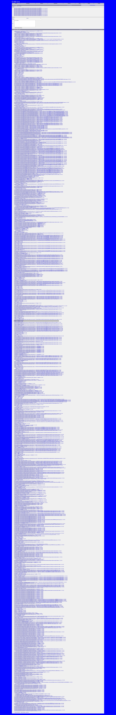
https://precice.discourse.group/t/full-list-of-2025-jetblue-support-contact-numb (24, 440)
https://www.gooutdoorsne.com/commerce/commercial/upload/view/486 (23, 664)
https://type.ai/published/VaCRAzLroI (19, 425)
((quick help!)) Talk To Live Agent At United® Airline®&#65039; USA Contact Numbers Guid (26, 205)
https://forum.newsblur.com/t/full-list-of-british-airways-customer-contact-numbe (24, 465)
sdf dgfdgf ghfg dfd (16, 394)
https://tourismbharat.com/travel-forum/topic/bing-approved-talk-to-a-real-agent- (24, 214)
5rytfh (15, 343)
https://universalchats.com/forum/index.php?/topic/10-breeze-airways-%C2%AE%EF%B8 (26, 685)
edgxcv (15, 315)
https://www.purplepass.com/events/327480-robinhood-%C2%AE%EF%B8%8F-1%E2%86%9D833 (27, 682)
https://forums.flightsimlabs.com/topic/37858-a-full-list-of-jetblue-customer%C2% (24, 421)
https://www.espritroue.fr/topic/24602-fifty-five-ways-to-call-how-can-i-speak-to (24, 322)
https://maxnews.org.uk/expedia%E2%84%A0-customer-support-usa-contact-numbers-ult (26, 284)
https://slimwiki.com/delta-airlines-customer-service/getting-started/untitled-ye (24, 697)
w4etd (15, 357)
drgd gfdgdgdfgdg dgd (17, 228)
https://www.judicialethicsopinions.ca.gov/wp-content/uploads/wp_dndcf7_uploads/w (25, 380)
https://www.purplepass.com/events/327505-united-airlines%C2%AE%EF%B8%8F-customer (26, 679)
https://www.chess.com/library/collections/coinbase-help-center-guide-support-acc (25, 649)
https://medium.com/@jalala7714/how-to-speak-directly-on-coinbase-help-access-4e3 (25, 458)
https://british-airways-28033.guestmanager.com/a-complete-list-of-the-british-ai (24, 260)
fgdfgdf (15, 684)
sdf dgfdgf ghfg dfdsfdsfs (17, 385)
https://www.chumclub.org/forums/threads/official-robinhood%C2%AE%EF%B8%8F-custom (26, 102)
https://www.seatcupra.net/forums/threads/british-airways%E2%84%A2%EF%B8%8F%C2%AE (26, 400)
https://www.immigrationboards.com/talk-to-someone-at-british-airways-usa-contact (25, 472)
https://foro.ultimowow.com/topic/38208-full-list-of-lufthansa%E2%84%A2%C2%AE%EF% (26, 111)
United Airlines (16, 257)
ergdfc (15, 303)
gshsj (15, 210)
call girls (17, 368)
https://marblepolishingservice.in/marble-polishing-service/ (22, 478)
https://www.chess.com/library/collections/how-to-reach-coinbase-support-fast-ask (25, 641)
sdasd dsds (15, 72)
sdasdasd (15, 45)
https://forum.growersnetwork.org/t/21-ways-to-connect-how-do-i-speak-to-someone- (25, 707)
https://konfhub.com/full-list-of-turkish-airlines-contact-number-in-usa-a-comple (24, 319)
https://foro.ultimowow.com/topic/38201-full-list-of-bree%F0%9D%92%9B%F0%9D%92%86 (26, 115)
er (14, 408)
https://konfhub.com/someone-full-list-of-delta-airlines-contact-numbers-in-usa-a (24, 252)
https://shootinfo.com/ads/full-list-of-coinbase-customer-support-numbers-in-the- (24, 189)
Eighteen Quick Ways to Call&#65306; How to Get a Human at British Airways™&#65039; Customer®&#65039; (29, 693)
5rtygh (15, 407)
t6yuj (15, 364)
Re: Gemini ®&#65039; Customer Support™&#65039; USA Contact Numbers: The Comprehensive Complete (30, 695)
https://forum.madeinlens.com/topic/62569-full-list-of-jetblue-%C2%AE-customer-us (25, 571)
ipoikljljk (15, 617)
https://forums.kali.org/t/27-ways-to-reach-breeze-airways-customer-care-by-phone (25, 467)
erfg (14, 304)
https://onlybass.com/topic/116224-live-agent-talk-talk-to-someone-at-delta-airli (24, 203)
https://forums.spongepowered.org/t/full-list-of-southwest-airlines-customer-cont (24, 429)
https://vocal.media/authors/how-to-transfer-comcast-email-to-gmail (23, 307)
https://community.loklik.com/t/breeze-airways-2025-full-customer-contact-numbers (25, 626)
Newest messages (17, 712)
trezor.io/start (16, 299)
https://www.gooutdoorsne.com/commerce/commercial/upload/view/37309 (24, 452)
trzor (15, 100)
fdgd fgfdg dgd (16, 280)
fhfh (14, 456)
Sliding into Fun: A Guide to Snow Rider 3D (20, 219)
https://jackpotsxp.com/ (17, 485)
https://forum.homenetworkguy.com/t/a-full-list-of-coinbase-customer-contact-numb (25, 223)
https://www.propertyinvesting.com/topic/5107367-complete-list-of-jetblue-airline (24, 190)
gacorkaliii (15, 692)
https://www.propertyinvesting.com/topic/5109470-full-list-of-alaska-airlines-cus (24, 110)
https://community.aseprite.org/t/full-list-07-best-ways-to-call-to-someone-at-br (24, 358)
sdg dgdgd (15, 550)
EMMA (15, 453)
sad (14, 44)
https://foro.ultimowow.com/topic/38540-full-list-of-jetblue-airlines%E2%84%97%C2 (25, 98)
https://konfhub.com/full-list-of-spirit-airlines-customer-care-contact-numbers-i (24, 262)
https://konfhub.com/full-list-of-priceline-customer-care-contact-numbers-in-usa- (24, 289)
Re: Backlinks (17, 183)
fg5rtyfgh (15, 536)
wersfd (15, 286)
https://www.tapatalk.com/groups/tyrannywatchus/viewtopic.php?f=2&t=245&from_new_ (25, 150)
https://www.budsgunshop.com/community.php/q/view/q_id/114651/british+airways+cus (25, 601)
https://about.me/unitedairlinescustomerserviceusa (21, 177)
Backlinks (15, 182)
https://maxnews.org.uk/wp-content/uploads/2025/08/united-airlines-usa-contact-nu (25, 276)
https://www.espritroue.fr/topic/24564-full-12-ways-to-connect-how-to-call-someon (24, 328)
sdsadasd (15, 71)
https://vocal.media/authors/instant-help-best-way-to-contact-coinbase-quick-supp (25, 614)
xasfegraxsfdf (16, 486)
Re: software (17, 104)
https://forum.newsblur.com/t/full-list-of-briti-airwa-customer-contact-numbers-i (24, 461)
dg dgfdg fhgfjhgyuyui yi (17, 499)
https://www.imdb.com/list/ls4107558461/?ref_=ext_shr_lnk (22, 489)
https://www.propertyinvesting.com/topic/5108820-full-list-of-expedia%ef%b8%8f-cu (25, 144)
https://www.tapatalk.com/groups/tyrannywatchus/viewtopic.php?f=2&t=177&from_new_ (25, 159)
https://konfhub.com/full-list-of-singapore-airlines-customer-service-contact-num (24, 266)
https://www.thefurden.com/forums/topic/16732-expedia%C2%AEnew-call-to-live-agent (25, 51)
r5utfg (15, 365)
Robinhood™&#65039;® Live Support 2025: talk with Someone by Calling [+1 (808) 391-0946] (26, 502)
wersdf (15, 244)
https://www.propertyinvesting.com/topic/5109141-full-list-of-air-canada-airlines (24, 134)
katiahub (15, 367)
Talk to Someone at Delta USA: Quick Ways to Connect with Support (23, 558)
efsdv (15, 287)
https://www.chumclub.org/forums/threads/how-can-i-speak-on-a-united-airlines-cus (25, 101)
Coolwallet (15, 576)
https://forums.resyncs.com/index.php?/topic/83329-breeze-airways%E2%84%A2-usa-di (25, 688)
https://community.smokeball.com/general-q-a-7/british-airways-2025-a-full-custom (25, 570)
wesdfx (15, 247)
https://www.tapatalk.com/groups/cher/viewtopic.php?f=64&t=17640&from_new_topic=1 (25, 501)
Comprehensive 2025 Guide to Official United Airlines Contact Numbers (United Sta (25, 215)
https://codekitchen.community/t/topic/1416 (20, 61)
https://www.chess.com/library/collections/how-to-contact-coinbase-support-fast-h (25, 636)
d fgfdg (15, 231)
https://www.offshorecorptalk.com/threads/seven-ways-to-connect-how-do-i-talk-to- (25, 706)
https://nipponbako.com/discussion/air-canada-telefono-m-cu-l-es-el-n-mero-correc (25, 404)
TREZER (15, 300)
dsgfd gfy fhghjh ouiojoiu (17, 497)
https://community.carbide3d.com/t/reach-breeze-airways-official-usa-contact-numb (25, 689)
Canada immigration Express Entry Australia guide (22, 406)
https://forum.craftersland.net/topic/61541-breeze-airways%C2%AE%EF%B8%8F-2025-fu (26, 577)
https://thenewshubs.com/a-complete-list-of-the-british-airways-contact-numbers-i (25, 435)
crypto (15, 68)
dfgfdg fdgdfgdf (16, 446)
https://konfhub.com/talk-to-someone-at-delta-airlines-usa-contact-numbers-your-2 (25, 234)
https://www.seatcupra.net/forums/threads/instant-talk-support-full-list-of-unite (24, 391)
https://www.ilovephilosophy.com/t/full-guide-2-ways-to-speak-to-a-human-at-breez (25, 372)
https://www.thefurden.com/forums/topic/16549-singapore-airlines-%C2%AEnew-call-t (25, 97)
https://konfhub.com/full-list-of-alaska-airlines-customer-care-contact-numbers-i (24, 331)
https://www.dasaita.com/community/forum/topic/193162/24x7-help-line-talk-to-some (25, 496)
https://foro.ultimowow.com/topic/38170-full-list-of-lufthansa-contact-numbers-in (24, 117)
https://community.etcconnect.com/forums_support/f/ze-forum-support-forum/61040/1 (25, 637)
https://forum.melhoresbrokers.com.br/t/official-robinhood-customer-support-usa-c (25, 676)
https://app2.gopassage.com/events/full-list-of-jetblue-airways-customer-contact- (24, 222)
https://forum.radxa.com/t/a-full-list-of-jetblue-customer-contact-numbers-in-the (24, 602)
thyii (14, 457)
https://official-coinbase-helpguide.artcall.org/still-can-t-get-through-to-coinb (24, 212)
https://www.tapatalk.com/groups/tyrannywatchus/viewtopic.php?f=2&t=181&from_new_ (25, 156)
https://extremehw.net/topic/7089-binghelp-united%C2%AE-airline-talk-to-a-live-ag (25, 199)
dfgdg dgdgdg (16, 384)
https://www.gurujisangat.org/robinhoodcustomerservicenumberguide (23, 176)
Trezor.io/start (16, 424)
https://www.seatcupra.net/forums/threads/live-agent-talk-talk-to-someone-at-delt (24, 393)
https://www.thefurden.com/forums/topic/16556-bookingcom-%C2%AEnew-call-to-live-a (25, 95)
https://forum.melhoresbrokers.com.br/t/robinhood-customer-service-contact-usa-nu (25, 680)
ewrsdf (15, 241)
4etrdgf (15, 396)
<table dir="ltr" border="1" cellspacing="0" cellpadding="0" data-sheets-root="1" (24, 33)
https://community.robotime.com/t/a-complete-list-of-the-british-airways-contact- (24, 296)
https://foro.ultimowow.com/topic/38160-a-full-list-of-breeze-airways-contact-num (24, 116)
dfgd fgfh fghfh (16, 426)
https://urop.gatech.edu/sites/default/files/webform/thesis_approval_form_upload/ (25, 644)
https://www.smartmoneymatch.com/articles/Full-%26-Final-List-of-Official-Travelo (25, 503)
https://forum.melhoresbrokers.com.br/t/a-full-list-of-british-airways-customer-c (24, 667)
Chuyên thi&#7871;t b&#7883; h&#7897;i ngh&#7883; (21, 207)
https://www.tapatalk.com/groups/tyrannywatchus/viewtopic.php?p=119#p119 (24, 173)
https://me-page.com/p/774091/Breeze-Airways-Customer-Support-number (24, 427)
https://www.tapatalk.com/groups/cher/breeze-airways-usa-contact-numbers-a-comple (25, 514)
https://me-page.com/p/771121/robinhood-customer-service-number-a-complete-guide (25, 483)
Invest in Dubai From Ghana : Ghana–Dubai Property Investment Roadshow (24, 341)
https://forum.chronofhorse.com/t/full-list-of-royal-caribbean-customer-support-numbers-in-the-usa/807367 (27, 9)
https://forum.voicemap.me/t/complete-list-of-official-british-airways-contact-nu (24, 309)
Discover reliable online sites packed (20, 37)
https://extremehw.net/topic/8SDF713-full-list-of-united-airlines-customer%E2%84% (25, 186)
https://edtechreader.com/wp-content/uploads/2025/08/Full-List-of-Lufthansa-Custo (25, 146)
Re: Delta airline (18, 106)
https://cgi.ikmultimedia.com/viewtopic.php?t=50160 (21, 125)
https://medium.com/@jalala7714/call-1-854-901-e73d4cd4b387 (22, 481)
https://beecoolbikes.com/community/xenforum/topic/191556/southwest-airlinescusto (25, 516)
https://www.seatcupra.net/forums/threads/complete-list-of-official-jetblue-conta (24, 403)
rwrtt (14, 647)
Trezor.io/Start (16, 229)
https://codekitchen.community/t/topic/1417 (20, 60)
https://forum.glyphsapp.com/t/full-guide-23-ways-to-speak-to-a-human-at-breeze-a (25, 524)
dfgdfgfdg (15, 221)
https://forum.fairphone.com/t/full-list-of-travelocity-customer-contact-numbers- (24, 603)
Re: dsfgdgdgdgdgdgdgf (19, 32)
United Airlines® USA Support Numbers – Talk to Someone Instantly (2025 (24, 506)
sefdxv (15, 324)
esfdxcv (15, 321)
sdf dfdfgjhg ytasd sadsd (17, 505)
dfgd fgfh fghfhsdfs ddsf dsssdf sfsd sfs (19, 409)
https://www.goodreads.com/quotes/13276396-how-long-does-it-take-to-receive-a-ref (25, 648)
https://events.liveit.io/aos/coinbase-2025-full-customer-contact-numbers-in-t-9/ (24, 437)
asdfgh (15, 447)
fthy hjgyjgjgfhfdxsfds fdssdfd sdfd (19, 491)
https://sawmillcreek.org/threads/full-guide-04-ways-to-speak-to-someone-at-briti (24, 281)
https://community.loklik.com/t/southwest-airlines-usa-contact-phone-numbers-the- (25, 628)
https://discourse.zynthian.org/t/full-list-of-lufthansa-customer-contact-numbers (24, 67)
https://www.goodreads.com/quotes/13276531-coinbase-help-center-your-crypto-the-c (25, 642)
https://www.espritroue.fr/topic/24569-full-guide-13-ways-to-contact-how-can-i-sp (24, 323)
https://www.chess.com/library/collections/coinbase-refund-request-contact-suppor (25, 645)
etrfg (15, 539)
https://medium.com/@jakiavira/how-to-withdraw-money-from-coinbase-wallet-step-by (25, 282)
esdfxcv (15, 318)
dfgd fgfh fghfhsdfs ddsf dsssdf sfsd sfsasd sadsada (21, 402)
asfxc (15, 295)
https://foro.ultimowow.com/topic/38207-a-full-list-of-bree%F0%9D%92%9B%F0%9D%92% (26, 112)
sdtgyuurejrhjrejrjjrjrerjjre (17, 220)
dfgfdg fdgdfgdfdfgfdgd (17, 438)
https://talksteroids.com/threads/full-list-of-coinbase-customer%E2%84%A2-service (25, 180)
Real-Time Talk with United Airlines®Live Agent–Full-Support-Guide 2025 (23, 386)
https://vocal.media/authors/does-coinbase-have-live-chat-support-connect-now (24, 668)
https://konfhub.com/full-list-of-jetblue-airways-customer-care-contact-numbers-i (24, 308)
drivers (15, 310)
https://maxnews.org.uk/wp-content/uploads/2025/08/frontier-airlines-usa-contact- (25, 271)
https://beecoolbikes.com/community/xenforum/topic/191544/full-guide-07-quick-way (25, 519)
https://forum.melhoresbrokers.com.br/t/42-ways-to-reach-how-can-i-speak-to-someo (25, 655)
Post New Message (92, 5)
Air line (15, 93)
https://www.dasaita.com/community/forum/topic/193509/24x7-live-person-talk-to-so (25, 492)
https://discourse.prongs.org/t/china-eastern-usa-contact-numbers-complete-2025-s (25, 559)
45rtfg (15, 336)
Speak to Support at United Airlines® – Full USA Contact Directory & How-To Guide (25, 233)
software (15, 103)
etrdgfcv (15, 431)
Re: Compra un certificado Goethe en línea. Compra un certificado (24, 683)
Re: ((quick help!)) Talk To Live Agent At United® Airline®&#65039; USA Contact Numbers (27, 206)
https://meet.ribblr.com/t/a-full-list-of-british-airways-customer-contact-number (24, 552)
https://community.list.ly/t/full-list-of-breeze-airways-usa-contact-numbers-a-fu (24, 448)
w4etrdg (15, 345)
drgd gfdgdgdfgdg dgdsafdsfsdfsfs (18, 227)
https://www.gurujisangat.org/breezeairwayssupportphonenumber (22, 208)
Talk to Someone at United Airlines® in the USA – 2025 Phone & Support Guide (24, 525)
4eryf (15, 422)
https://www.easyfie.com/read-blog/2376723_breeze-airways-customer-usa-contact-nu (25, 239)
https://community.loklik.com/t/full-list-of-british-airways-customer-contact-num (24, 622)
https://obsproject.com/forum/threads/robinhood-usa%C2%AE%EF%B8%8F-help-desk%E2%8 (26, 700)
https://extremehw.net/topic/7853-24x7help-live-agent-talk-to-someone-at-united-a (25, 194)
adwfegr (15, 546)
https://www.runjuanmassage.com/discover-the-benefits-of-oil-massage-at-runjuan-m (25, 646)
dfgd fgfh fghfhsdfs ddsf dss (18, 423)
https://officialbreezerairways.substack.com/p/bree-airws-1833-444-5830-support (24, 83)
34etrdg (15, 335)
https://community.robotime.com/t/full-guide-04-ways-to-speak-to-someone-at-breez (25, 290)
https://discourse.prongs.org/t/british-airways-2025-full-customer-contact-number (24, 606)
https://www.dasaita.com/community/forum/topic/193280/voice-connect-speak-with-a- (25, 493)
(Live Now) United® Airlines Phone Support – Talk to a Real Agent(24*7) (23, 390)
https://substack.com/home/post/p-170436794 (20, 78)
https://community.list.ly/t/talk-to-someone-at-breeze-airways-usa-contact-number (25, 441)
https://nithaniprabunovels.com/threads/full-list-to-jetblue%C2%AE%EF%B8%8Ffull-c (25, 464)
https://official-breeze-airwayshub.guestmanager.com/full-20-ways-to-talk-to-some (25, 255)
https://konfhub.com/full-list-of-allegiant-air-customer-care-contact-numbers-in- (24, 306)
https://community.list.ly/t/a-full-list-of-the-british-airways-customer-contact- (24, 442)
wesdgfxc (15, 541)
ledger (15, 317)
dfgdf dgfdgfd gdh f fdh (17, 204)
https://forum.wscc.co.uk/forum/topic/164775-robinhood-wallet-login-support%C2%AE (25, 699)
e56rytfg (15, 537)
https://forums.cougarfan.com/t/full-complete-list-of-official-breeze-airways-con (24, 211)
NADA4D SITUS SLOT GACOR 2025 (19, 213)
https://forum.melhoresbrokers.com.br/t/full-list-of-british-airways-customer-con (24, 656)
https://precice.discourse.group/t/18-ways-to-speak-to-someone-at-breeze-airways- (25, 434)
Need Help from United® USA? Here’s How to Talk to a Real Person (23, 273)
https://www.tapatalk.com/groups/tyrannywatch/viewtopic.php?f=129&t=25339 (24, 202)
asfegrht (15, 484)
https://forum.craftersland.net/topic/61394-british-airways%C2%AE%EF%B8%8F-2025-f (25, 582)
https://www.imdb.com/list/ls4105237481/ (19, 675)
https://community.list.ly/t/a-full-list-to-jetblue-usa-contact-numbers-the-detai (24, 449)
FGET (15, 480)
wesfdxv (15, 333)
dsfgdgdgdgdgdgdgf (16, 31)
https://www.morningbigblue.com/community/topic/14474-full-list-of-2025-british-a (24, 670)
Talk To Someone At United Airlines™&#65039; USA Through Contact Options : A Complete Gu (26, 201)
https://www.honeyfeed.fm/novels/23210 (19, 710)
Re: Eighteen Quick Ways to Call (20, 694)
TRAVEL (15, 184)
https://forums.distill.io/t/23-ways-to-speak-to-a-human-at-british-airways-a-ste (24, 370)
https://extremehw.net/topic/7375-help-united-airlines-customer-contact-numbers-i (25, 197)
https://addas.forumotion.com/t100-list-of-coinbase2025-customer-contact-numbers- (25, 107)
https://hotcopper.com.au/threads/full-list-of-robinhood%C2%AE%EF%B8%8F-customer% (26, 142)
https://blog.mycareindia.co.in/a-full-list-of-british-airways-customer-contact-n (24, 430)
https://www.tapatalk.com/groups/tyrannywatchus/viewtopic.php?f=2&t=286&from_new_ (25, 135)
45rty (15, 361)
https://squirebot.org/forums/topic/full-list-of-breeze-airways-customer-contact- (24, 36)
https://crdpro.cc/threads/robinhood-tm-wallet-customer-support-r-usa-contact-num (25, 659)
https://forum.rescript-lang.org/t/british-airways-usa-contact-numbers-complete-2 (24, 413)
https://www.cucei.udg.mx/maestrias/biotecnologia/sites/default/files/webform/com (25, 226)
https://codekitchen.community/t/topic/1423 (21, 52)
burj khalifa (15, 573)
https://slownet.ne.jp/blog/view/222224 (19, 48)
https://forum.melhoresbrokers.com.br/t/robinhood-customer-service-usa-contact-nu (25, 681)
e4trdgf (15, 301)
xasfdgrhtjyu (16, 278)
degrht (15, 378)
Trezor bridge (16, 669)
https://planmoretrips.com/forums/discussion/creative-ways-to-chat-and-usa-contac (25, 490)
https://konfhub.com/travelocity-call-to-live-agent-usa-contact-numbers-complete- (24, 305)
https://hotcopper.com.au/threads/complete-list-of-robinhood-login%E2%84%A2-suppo (25, 161)
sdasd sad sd (16, 41)
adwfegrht (15, 557)
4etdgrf (15, 325)
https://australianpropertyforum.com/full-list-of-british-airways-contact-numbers (24, 209)
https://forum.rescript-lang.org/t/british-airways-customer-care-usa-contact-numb (24, 420)
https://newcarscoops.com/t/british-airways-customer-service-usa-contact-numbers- (25, 698)
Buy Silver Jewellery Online (18, 569)
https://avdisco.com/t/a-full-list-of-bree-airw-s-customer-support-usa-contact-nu (24, 40)
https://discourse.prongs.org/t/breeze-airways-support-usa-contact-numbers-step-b (25, 586)
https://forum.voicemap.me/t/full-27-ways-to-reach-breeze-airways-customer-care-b (25, 312)
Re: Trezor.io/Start (18, 230)
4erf (14, 302)
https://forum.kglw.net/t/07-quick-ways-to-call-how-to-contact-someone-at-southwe (25, 411)
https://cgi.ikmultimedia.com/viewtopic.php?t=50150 (21, 127)
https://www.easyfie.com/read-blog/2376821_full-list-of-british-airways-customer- (24, 238)
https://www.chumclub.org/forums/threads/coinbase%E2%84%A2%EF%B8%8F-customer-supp (26, 79)
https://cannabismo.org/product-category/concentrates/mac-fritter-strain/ (23, 701)
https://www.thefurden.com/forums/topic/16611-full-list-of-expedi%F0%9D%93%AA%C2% (26, 89)
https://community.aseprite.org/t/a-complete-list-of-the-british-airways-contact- (24, 359)
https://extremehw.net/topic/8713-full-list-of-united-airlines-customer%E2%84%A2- (25, 187)
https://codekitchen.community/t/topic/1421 (20, 58)
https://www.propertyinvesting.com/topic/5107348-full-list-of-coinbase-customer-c (24, 191)
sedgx (15, 405)
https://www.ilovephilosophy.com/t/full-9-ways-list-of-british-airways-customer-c (24, 373)
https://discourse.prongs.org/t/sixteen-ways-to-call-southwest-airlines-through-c (24, 587)
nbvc (15, 609)
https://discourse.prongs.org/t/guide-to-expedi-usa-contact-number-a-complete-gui (25, 545)
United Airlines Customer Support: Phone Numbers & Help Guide (22, 704)
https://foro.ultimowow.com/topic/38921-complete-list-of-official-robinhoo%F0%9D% (25, 92)
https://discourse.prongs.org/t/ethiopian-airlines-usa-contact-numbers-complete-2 (24, 507)
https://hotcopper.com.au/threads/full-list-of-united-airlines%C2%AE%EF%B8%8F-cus (25, 165)
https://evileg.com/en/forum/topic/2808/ (19, 619)
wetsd (15, 243)
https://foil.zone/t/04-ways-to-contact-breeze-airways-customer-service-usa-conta (25, 618)
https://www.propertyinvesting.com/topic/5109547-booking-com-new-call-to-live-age (25, 108)
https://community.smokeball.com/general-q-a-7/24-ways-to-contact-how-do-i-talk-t (25, 564)
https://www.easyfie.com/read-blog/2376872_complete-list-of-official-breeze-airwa (25, 235)
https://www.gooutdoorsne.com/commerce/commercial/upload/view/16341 (24, 534)
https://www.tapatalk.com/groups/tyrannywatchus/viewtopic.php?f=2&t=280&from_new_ (25, 145)
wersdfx (15, 292)
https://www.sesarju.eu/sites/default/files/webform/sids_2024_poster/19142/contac (25, 643)
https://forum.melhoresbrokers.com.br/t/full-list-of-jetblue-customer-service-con (24, 624)
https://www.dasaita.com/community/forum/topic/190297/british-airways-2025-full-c (25, 544)
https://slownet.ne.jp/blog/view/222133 (19, 141)
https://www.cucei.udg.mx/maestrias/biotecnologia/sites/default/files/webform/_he (25, 274)
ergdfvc (15, 412)
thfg (14, 334)
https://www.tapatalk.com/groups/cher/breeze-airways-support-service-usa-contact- (25, 510)
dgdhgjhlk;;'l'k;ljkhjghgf (17, 621)
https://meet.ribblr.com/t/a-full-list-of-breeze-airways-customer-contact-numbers (24, 560)
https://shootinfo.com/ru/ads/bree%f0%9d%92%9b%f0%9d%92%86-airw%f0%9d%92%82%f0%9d (27, 132)
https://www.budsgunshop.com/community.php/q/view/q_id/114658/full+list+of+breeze (25, 599)
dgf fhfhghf (15, 538)
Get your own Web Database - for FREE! (58, 714)
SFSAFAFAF (16, 353)
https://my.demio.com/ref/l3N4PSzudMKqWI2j (20, 175)
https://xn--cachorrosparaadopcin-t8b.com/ (19, 178)
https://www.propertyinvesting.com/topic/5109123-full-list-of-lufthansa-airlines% (24, 140)
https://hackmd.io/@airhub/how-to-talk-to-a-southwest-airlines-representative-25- (24, 344)
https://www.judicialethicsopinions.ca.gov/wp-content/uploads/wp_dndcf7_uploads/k (25, 377)
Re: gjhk (17, 702)
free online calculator (17, 460)
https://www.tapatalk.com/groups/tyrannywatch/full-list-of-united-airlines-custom (24, 196)
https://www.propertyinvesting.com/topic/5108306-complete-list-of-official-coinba (24, 174)
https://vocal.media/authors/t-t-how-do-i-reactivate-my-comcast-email (23, 540)
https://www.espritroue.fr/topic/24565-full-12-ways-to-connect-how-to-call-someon (24, 326)
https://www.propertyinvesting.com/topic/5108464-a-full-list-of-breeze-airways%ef (24, 167)
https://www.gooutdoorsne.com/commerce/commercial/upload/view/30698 (24, 482)
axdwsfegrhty (16, 543)
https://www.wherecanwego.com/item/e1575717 (20, 383)
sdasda (15, 74)
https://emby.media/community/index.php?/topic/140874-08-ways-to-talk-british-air (25, 607)
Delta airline (15, 105)
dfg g (15, 615)
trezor (15, 376)
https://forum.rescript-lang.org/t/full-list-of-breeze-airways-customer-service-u (24, 410)
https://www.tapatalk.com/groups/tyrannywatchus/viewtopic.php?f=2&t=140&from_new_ (25, 163)
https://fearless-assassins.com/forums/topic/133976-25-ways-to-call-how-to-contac (25, 703)
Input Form (27, 712)
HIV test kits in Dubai (17, 512)
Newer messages (23, 712)
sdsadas (15, 75)
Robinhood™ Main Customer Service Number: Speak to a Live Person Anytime (24, 494)
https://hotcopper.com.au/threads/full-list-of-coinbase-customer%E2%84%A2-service (25, 149)
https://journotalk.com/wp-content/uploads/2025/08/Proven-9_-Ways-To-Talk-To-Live (25, 193)
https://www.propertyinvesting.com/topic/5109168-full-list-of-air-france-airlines (24, 131)
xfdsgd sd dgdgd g (16, 232)
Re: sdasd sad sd (18, 43)
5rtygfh (15, 542)
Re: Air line (17, 94)
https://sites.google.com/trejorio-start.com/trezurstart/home (22, 379)
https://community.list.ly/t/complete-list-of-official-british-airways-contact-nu (24, 450)
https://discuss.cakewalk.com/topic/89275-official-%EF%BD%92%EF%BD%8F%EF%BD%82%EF (27, 64)
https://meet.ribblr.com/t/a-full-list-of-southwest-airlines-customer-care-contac (24, 547)
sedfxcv (15, 316)
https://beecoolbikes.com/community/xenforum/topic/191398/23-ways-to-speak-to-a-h (25, 527)
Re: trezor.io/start (18, 91)
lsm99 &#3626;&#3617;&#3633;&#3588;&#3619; (20, 389)
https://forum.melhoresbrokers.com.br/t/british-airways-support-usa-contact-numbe (25, 650)
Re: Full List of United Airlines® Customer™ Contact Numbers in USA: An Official (26, 195)
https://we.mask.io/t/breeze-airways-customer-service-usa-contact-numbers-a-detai (25, 616)
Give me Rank (16, 466)
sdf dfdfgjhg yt (16, 509)
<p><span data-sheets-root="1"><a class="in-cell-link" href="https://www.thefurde (25, 39)
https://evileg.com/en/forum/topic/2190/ (19, 620)
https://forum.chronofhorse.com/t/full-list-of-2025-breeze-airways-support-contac (24, 355)
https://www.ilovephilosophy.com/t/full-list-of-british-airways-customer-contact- (24, 337)
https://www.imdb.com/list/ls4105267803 (19, 673)
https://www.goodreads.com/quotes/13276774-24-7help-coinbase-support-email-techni (25, 638)
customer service (16, 138)
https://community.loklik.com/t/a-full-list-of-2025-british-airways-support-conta (24, 623)
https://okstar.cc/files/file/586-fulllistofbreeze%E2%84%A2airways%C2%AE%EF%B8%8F (26, 216)
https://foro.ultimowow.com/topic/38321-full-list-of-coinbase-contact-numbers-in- (24, 109)
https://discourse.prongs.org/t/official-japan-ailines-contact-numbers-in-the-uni (24, 535)
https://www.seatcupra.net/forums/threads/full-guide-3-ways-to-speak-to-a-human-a (25, 399)
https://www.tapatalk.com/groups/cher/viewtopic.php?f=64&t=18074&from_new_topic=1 (25, 495)
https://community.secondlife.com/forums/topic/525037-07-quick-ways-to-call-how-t (25, 696)
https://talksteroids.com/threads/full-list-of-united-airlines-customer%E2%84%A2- (25, 147)
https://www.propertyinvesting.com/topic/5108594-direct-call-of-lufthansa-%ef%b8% (25, 166)
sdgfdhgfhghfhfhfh (16, 198)
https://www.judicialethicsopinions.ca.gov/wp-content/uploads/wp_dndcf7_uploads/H (25, 392)
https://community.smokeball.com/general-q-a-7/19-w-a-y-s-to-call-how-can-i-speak (25, 583)
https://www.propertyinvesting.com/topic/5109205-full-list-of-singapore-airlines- (24, 122)
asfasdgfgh (15, 588)
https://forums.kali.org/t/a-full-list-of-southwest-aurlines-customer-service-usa (24, 468)
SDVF (15, 455)
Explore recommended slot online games (21, 63)
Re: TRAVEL (17, 185)
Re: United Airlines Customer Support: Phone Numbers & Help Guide (25, 705)
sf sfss (15, 395)
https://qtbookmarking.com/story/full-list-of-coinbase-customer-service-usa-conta (24, 192)
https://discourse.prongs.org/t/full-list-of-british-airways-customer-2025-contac (24, 604)
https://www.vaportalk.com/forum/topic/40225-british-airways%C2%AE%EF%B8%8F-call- (26, 268)
